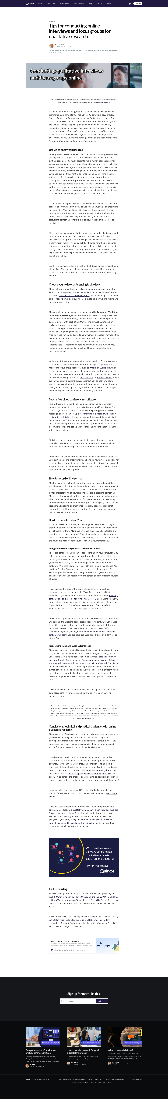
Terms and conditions (79, 1079)
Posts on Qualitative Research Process (101, 1082)
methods (52, 21)
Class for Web (86, 377)
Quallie (102, 368)
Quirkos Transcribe (81, 713)
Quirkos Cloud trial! (88, 718)
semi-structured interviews (98, 773)
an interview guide (100, 770)
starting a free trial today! (101, 102)
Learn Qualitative (78, 3)
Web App (99, 3)
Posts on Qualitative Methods (79, 1082)
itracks (93, 368)
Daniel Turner (59, 45)
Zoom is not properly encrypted (74, 295)
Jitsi (104, 404)
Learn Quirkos (51, 3)
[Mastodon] (130, 3)
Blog (90, 3)
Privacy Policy (67, 1079)
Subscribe (138, 3)
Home (40, 3)
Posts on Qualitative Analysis (95, 1079)
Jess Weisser (74, 1062)
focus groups (74, 773)
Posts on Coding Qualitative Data (114, 1079)
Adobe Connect (104, 377)
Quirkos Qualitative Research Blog (35, 1079)
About (59, 1079)
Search (108, 3)
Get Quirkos (64, 3)
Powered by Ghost (137, 1079)
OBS (116, 553)
